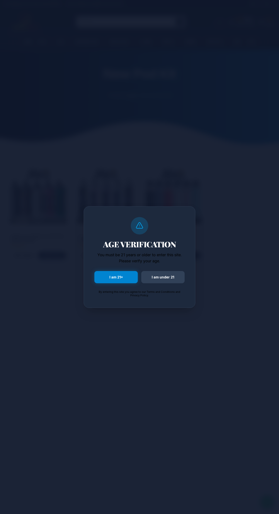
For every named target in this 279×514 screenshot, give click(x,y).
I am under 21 (163, 277)
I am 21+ (116, 277)
